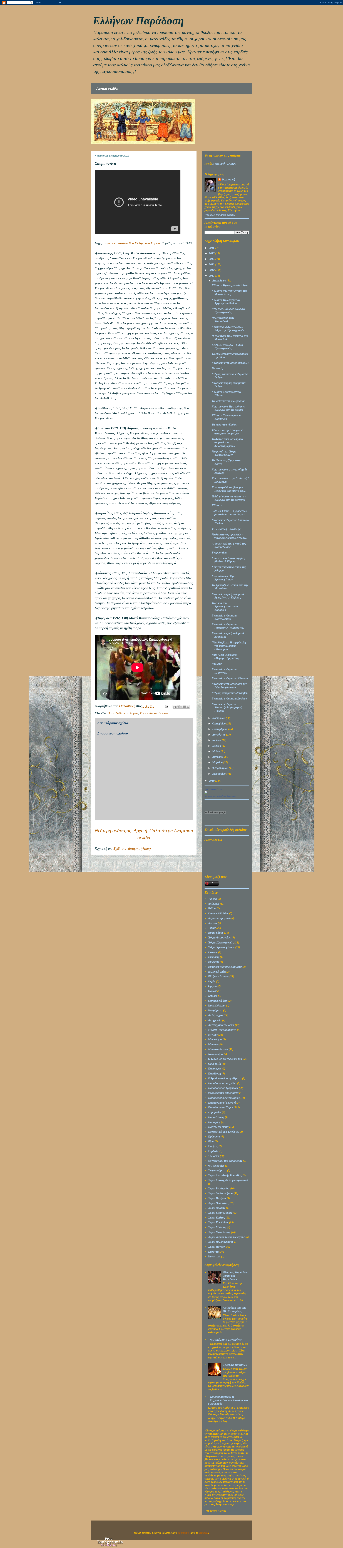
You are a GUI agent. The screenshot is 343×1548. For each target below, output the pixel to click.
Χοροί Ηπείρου (217, 1198)
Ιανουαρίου (219, 773)
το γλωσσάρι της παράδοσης (225, 1160)
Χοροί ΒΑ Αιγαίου (218, 1188)
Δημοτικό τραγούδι (219, 918)
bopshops (183, 1532)
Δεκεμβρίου (219, 280)
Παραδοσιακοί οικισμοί (222, 1102)
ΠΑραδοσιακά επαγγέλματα (224, 1078)
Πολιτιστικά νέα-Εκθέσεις (223, 1131)
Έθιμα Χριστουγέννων (221, 947)
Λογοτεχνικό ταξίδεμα (221, 1024)
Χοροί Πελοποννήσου (220, 1241)
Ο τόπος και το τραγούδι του (225, 1058)
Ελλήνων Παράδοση (213, 789)
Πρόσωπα (214, 1136)
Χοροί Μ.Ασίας (217, 1227)
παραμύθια (214, 1112)
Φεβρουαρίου (220, 767)
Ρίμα (211, 1141)
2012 (212, 269)
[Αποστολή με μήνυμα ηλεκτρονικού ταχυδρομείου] (174, 707)
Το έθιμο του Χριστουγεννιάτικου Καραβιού (225, 606)
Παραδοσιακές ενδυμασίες (224, 1097)
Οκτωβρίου (219, 723)
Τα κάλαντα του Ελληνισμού (228, 400)
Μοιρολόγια (215, 1039)
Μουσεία (213, 1044)
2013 (212, 264)
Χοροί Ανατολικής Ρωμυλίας (225, 1175)
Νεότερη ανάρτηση (113, 830)
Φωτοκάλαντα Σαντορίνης (226, 1339)
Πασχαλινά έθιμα (218, 1126)
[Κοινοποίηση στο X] (181, 707)
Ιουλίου (217, 740)
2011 (212, 275)
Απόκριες (213, 903)
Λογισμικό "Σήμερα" (225, 163)
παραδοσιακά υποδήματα (223, 1092)
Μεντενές (217, 368)
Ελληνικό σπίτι (217, 971)
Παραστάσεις (216, 1117)
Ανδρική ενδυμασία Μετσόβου (230, 692)
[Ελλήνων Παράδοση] (206, 792)
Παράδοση (214, 1073)
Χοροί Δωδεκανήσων (220, 1193)
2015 (212, 253)
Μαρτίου (217, 762)
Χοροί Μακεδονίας (219, 1232)
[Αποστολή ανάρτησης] (166, 706)
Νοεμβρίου (219, 717)
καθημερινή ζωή (218, 1000)
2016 (212, 247)
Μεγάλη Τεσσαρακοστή (222, 1029)
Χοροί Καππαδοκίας (154, 713)
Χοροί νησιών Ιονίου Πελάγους (226, 1237)
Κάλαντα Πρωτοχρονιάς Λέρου (230, 285)
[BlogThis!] (178, 707)
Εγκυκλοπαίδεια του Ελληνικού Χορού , (133, 243)
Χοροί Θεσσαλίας (218, 1203)
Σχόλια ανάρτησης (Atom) (132, 848)
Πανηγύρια (214, 1068)
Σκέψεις (213, 1146)
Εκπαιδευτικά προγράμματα (225, 966)
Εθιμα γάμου (215, 932)
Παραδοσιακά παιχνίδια (222, 1083)
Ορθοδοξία (214, 1063)
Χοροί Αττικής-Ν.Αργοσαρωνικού (228, 1180)
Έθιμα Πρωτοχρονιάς (221, 942)
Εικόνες (212, 952)
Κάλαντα (217, 505)
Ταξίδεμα (213, 1155)
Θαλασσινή (228, 179)
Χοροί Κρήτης (216, 1217)
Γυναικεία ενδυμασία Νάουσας (230, 678)
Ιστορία (212, 995)
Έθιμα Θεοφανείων (219, 937)
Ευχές (211, 981)
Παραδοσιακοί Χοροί (122, 713)
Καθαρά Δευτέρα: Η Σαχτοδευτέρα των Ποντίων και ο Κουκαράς (228, 1400)
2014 (212, 258)
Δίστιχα (212, 923)
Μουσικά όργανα (218, 1049)
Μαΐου (216, 751)
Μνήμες (213, 1034)
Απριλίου (217, 756)
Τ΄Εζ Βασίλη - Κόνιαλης (226, 528)
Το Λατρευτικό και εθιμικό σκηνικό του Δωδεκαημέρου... (227, 442)
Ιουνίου (217, 745)
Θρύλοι (212, 990)
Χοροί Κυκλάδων (218, 1222)
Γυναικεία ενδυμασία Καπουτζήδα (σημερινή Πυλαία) (227, 707)
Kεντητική (214, 1256)
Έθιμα (212, 927)
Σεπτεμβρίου (220, 729)
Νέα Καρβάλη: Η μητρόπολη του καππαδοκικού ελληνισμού (229, 646)
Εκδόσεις (213, 956)
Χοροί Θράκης (216, 1207)
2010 (212, 780)
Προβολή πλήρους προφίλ (220, 214)
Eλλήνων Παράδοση (138, 21)
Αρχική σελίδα (107, 88)
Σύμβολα (213, 1151)
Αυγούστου (219, 734)
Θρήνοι (212, 986)
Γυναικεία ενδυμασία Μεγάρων (230, 362)
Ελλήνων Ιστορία (218, 976)
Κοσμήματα (215, 1010)
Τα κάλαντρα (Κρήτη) (224, 424)
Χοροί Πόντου (216, 1246)
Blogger (203, 1532)
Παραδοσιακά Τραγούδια (223, 1087)
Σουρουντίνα (219, 552)
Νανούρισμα (215, 1054)
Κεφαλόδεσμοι (216, 1005)
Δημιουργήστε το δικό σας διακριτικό (220, 796)
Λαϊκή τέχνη (215, 1015)
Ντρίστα (217, 663)
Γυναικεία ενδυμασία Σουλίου (229, 698)
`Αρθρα (212, 898)
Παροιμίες (214, 1122)
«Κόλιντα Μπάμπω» (235, 1364)
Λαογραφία (214, 1020)
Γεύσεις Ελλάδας (218, 913)
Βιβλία (212, 908)
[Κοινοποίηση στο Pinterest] (188, 707)
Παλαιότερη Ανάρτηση (171, 830)
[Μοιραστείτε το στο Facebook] (184, 707)
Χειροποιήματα (217, 1170)
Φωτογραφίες (216, 1165)
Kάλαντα (213, 1251)
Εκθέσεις (213, 961)
